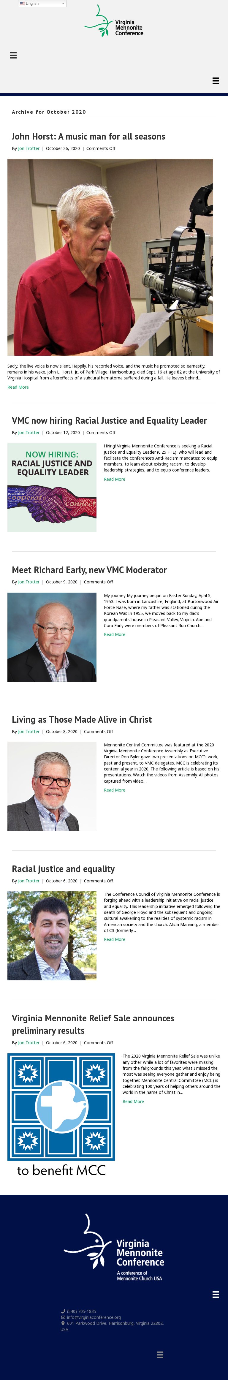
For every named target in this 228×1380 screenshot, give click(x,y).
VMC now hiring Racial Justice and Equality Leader (109, 420)
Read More (18, 387)
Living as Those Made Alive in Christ (82, 719)
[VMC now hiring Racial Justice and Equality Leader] (51, 487)
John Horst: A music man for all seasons (88, 136)
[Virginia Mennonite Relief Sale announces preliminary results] (61, 1114)
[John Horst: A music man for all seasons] (110, 256)
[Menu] (13, 55)
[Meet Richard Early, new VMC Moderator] (51, 636)
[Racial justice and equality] (51, 935)
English (32, 3)
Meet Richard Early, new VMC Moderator (89, 569)
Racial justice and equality (63, 868)
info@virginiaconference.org (94, 1317)
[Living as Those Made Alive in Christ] (51, 786)
